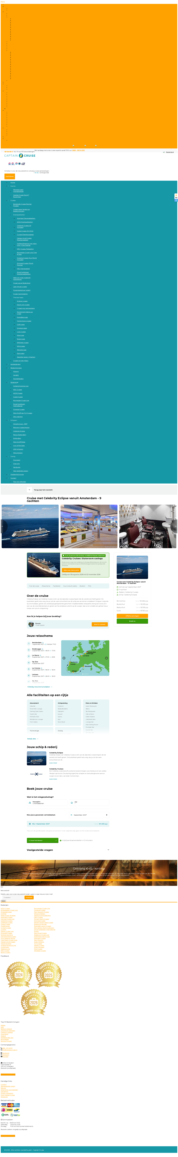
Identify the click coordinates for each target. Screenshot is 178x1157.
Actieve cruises (22, 301)
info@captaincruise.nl (9, 1050)
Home (6, 5)
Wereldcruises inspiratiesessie (18, 190)
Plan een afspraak (16, 140)
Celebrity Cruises (6, 921)
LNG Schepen (18, 449)
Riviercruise (21, 339)
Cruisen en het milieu (17, 80)
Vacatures (16, 467)
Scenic (36, 931)
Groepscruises (22, 328)
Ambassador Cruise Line (9, 910)
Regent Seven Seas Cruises (43, 922)
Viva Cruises (38, 949)
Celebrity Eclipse (19, 431)
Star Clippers (38, 940)
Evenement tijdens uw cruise (25, 313)
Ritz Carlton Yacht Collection (44, 928)
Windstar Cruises (40, 951)
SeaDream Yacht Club (42, 937)
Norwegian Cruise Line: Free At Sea (27, 253)
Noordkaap (5, 1039)
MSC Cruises (17, 390)
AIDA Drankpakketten (25, 222)
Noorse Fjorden (6, 1041)
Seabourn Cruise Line (41, 935)
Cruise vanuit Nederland (21, 283)
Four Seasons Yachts (8, 938)
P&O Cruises (38, 917)
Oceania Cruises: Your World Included (27, 259)
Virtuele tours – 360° (20, 424)
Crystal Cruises (6, 928)
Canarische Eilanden (8, 1031)
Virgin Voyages (39, 947)
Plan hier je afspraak (8, 1136)
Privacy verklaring (7, 1093)
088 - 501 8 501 (78, 150)
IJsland (3, 1036)
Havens (16, 371)
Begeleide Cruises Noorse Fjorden (22, 205)
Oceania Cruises (18, 409)
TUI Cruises (38, 944)
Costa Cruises (18, 397)
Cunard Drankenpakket (25, 235)
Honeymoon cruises (24, 321)
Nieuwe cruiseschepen (21, 427)
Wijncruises (21, 346)
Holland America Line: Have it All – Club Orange (27, 244)
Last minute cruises (20, 287)
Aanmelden (89, 880)
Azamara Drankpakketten (26, 218)
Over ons (16, 464)
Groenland (4, 1034)
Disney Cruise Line (7, 931)
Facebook (5, 1053)
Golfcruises (21, 324)
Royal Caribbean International (19, 405)
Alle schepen (14, 126)
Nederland (170, 152)
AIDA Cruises (17, 393)
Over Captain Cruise (8, 1095)
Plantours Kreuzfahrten (42, 915)
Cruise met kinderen (20, 294)
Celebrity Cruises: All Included (24, 226)
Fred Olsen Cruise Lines (9, 940)
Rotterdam (17, 438)
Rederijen (7, 91)
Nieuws (3, 1088)
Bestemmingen (16, 368)
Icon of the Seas (19, 445)
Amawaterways (6, 912)
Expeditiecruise (22, 317)
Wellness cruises (22, 342)
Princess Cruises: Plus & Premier (25, 264)
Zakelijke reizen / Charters (26, 357)
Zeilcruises (20, 353)
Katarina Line (5, 949)
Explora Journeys (7, 935)
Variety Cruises (39, 945)
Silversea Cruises (40, 938)
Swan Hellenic (39, 942)
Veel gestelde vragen (17, 135)
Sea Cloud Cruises (40, 933)
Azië (2, 1027)
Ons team (16, 460)
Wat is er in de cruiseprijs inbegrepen (21, 278)
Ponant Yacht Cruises (41, 919)
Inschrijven (10, 176)
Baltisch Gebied (6, 1029)
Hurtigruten (5, 947)
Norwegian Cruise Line (21, 400)
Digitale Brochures (11, 137)
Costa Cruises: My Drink (25, 231)
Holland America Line (20, 386)
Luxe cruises (21, 332)
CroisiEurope (5, 926)
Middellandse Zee (7, 1038)
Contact (7, 138)
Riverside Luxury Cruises (42, 926)
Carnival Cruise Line (7, 919)
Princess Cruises (39, 921)
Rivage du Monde (40, 924)
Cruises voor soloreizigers (26, 308)
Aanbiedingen (9, 82)
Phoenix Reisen (39, 914)
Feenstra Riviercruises (8, 937)
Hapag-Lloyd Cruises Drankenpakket (24, 239)
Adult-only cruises (23, 305)
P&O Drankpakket (23, 269)
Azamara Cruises (6, 917)
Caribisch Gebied (7, 1032)
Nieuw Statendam (19, 435)
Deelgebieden (15, 89)
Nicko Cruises (5, 952)
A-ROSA (3, 914)
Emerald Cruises (6, 933)
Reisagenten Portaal (8, 1074)
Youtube (5, 1056)
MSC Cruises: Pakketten (25, 249)
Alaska (3, 1025)
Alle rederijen (14, 107)
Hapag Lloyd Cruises (8, 942)
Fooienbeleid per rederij (21, 290)
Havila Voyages (6, 944)
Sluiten (3, 901)
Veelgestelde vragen (8, 1086)
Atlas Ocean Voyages (8, 915)
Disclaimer (4, 1091)
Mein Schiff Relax (19, 442)
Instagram (5, 1055)
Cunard (3, 929)
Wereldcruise (21, 350)
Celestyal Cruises (6, 922)
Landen (16, 375)
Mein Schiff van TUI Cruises (22, 413)
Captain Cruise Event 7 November (22, 10)
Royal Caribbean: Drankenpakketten (24, 273)
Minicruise (20, 335)
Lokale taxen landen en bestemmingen (24, 15)
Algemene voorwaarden (9, 1090)
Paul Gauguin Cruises (41, 912)
